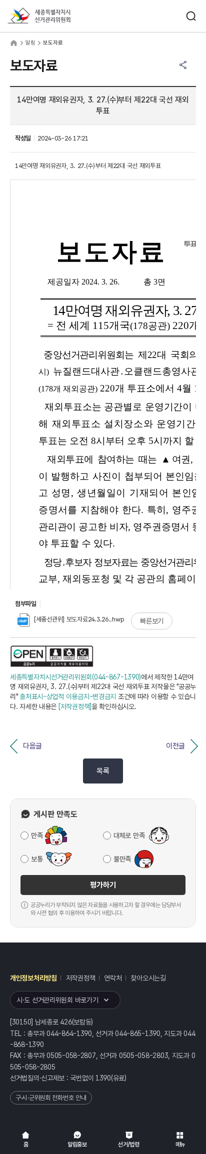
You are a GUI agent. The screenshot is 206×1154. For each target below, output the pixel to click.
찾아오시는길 (148, 978)
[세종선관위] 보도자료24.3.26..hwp (79, 619)
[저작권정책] (75, 706)
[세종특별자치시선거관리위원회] (58, 16)
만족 (36, 836)
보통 (36, 859)
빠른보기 (152, 621)
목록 (102, 771)
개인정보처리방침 (33, 978)
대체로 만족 (129, 836)
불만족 (122, 859)
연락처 (113, 978)
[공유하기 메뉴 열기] (183, 65)
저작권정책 (81, 978)
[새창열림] (52, 656)
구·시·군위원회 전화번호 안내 (51, 1098)
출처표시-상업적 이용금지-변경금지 (68, 696)
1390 (103, 1078)
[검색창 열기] (191, 16)
